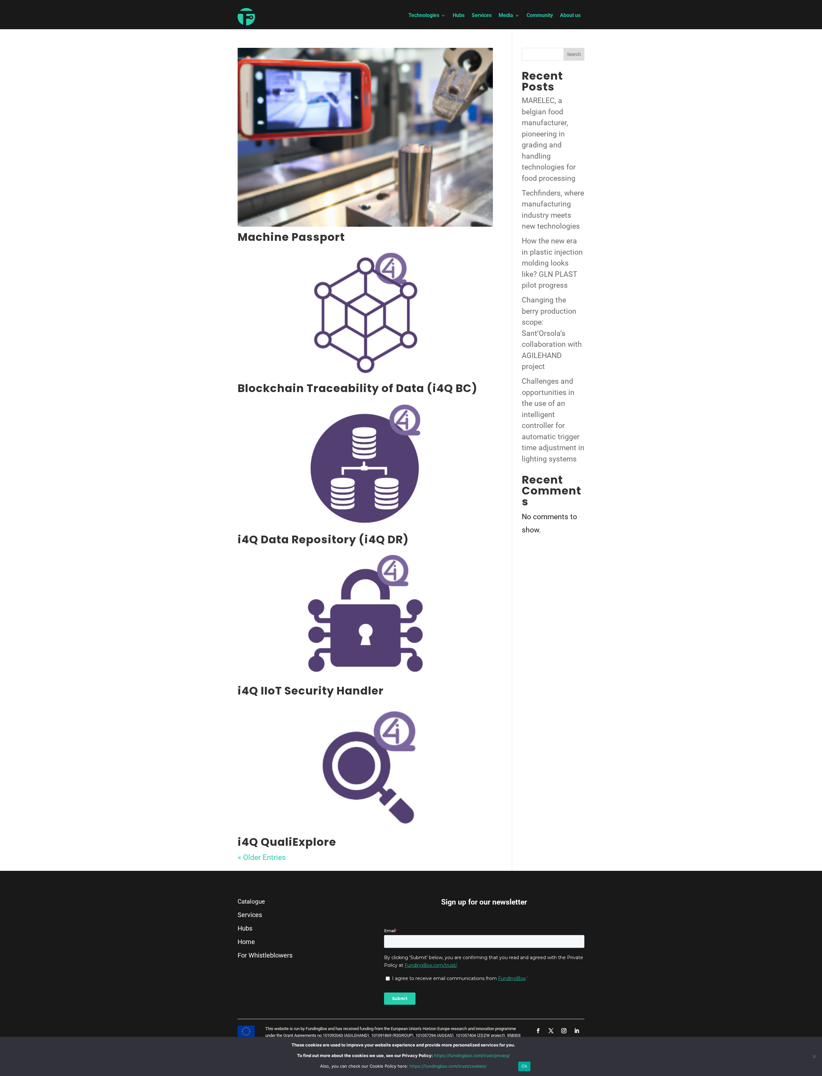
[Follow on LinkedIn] (577, 1031)
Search (574, 54)
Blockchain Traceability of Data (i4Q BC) (357, 388)
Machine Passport (291, 237)
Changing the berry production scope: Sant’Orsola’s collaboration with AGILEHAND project (552, 333)
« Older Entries (262, 857)
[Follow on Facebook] (538, 1031)
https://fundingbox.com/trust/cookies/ (448, 1066)
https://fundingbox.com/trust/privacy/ (472, 1055)
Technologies (423, 15)
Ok (524, 1066)
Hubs (459, 15)
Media (506, 15)
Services (482, 15)
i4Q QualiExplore (287, 842)
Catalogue (251, 901)
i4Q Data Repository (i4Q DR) (323, 539)
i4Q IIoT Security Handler (311, 690)
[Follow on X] (551, 1031)
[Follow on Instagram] (564, 1031)
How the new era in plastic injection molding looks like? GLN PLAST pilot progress (552, 263)
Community (540, 15)
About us (570, 15)
